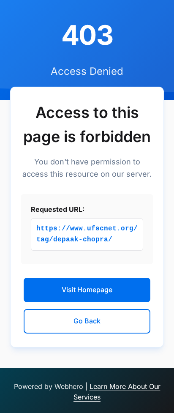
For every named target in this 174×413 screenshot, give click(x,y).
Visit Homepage (87, 289)
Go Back (87, 321)
